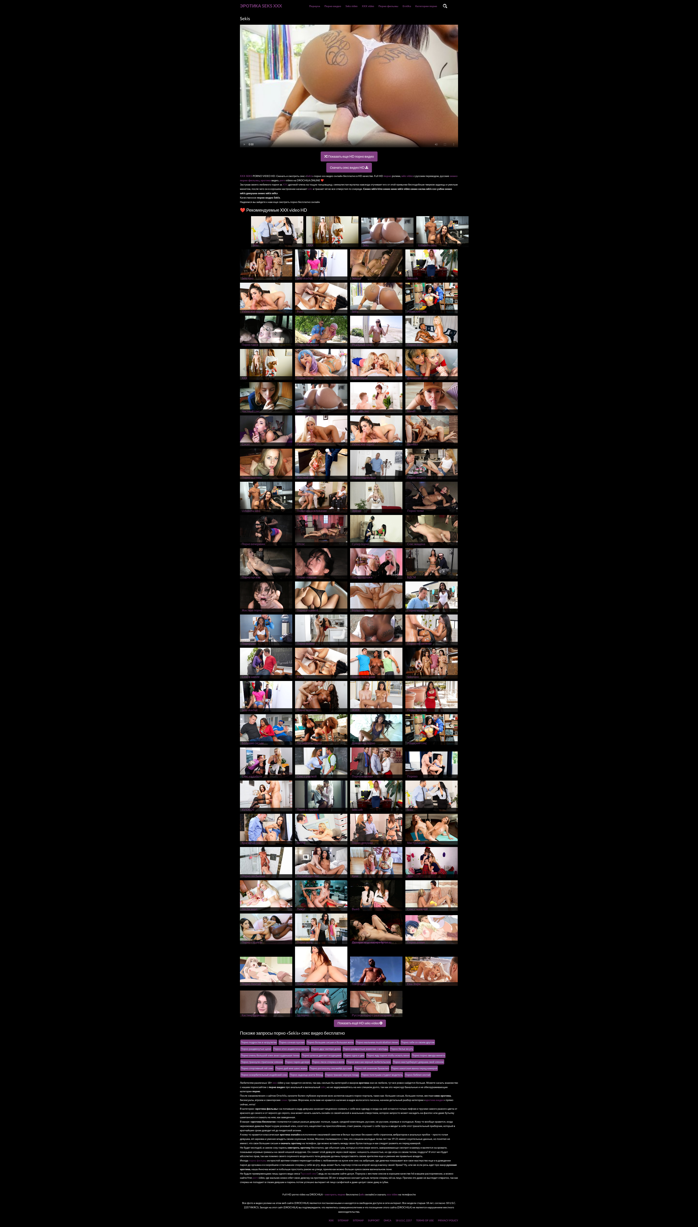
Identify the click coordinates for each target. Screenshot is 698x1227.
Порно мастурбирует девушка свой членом (418, 1061)
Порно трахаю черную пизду (342, 1074)
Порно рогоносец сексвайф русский (331, 1068)
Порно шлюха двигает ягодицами (321, 1055)
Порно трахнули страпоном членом (262, 1061)
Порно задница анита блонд (306, 1074)
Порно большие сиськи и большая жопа (330, 1042)
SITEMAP (343, 1220)
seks (310, 188)
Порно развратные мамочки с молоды (365, 1048)
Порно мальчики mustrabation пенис (377, 1042)
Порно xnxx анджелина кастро (291, 1048)
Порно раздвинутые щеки (256, 1048)
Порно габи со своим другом (417, 1042)
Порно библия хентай (417, 1074)
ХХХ (285, 184)
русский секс (309, 1173)
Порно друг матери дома (326, 1048)
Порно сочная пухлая (291, 1042)
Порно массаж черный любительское (369, 1061)
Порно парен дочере (297, 1061)
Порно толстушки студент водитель (382, 1074)
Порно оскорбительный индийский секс (264, 1074)
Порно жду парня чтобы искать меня (388, 1055)
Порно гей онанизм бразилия (371, 1068)
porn (255, 1177)
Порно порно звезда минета (428, 1055)
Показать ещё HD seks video (359, 1023)
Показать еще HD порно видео (351, 156)
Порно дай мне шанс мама (291, 1068)
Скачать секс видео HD (347, 167)
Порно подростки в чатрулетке (259, 1042)
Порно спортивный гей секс (257, 1068)
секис (284, 1099)
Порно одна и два (354, 1055)
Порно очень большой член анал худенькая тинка (270, 1055)
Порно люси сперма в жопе (328, 1061)
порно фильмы (258, 1160)
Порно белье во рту (401, 1048)
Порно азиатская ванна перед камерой (414, 1068)
